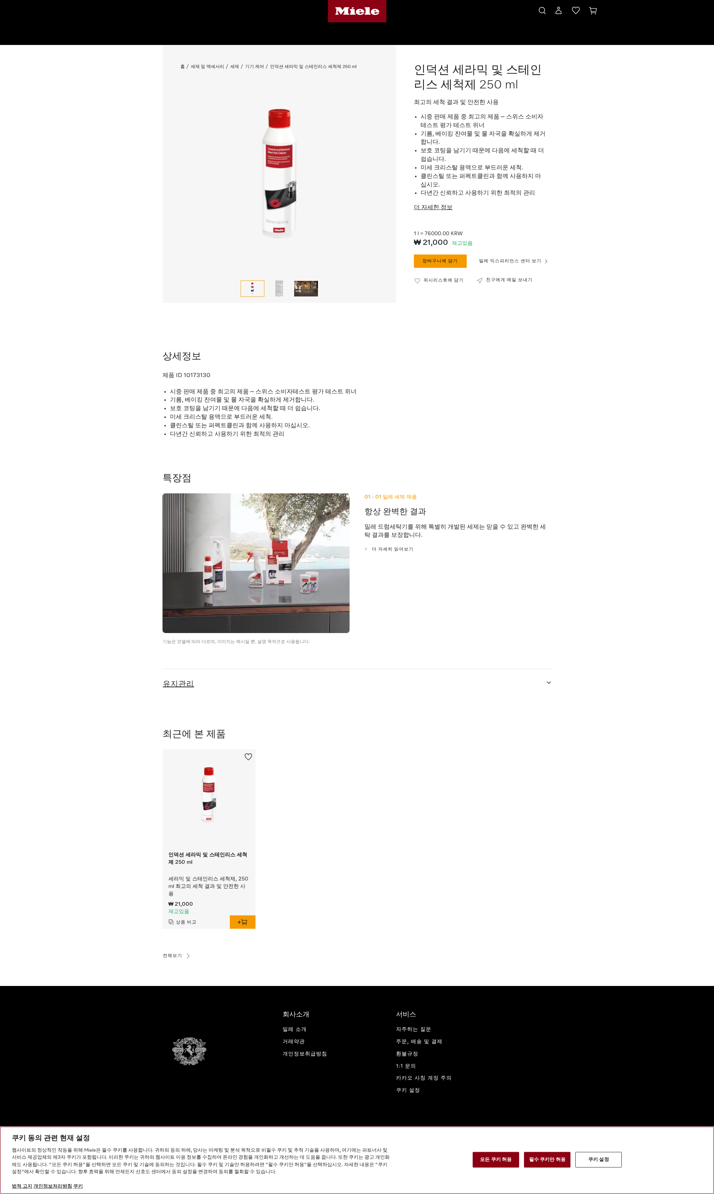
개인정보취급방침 (305, 1054)
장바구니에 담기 (440, 261)
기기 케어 (254, 67)
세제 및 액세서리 (207, 67)
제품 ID (172, 376)
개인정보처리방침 (52, 1186)
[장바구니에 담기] (242, 922)
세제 (234, 67)
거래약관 (294, 1041)
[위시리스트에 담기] (248, 756)
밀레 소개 (295, 1029)
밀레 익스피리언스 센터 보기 (510, 261)
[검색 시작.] (542, 9)
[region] (357, 1160)
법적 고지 (22, 1186)
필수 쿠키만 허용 (547, 1159)
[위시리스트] (575, 12)
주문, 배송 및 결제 (419, 1041)
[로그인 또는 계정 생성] (558, 12)
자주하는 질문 (413, 1029)
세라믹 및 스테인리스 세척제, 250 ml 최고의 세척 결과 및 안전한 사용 (208, 886)
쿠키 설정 (598, 1159)
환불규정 (407, 1054)
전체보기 (172, 956)
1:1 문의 (406, 1066)
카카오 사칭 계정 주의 (424, 1078)
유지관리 (178, 684)
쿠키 (78, 1186)
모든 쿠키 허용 (496, 1159)
